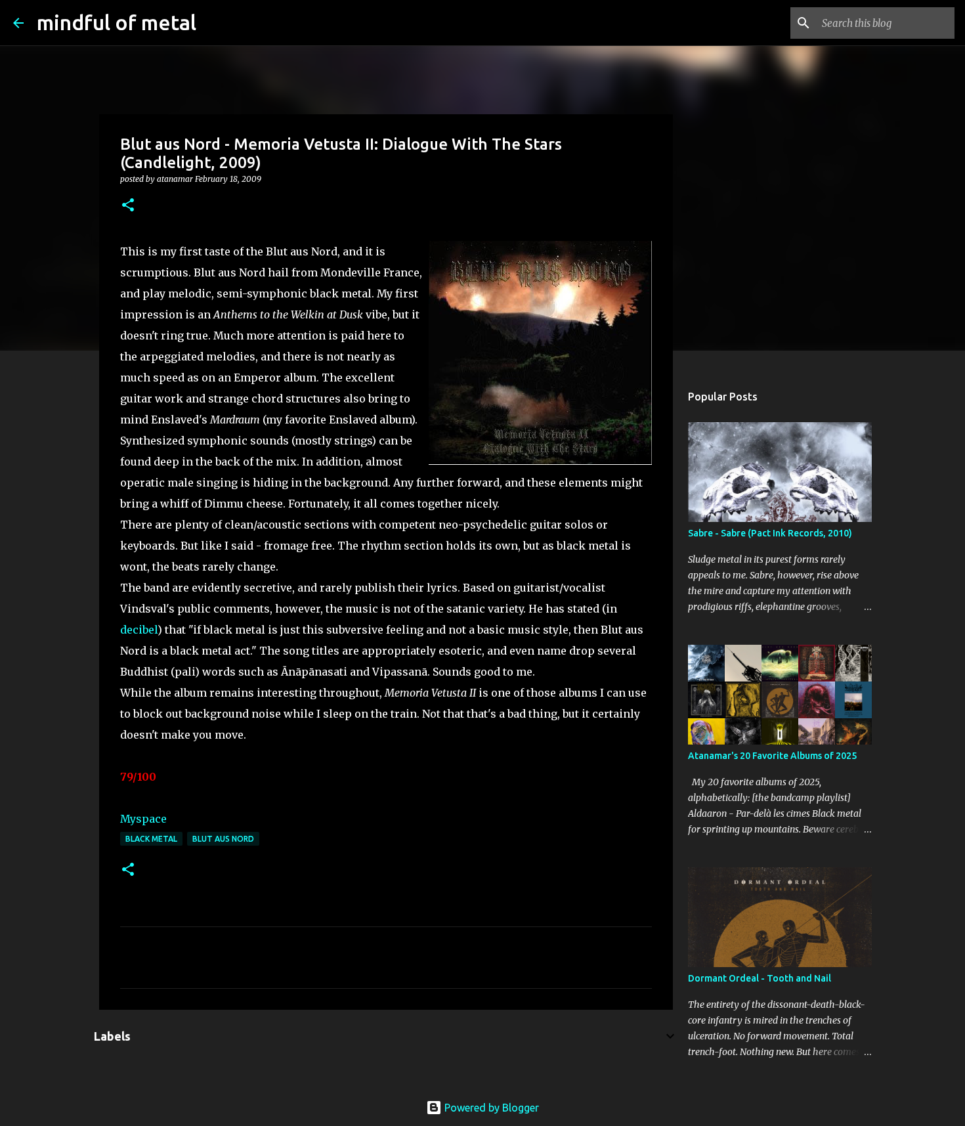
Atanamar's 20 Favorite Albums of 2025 (772, 755)
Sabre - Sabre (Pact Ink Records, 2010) (770, 533)
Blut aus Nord (223, 838)
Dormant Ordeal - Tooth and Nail (759, 978)
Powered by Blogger (490, 1108)
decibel (139, 629)
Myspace (143, 818)
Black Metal (151, 838)
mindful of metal (116, 22)
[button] (128, 206)
